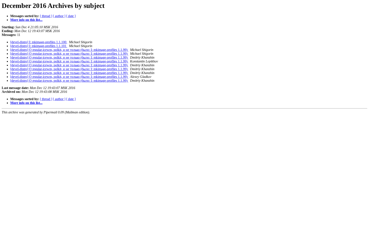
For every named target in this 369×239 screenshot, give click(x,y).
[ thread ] (46, 16)
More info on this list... (26, 20)
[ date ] (71, 16)
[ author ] (59, 16)
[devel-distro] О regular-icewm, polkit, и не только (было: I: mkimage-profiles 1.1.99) (69, 50)
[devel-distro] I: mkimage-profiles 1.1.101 (38, 46)
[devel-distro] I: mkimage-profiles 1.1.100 (38, 42)
